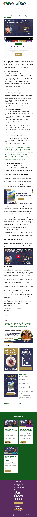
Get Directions (18, 503)
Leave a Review (22, 41)
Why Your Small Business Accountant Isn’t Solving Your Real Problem (25, 378)
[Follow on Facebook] (19, 499)
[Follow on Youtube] (15, 499)
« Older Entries (7, 475)
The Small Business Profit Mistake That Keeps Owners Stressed (25, 397)
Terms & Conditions (23, 514)
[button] (18, 8)
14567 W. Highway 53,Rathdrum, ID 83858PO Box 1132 (18, 484)
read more (7, 442)
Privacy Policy (28, 514)
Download (29, 41)
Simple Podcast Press (20, 57)
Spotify (19, 43)
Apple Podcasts (8, 41)
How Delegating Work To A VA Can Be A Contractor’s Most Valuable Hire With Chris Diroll (11, 458)
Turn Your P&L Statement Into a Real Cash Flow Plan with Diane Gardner (26, 430)
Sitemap (19, 514)
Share (16, 41)
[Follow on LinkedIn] (17, 499)
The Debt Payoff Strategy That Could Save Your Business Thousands (25, 387)
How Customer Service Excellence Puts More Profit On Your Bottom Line (11, 430)
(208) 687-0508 (20, 487)
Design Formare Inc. (21, 515)
